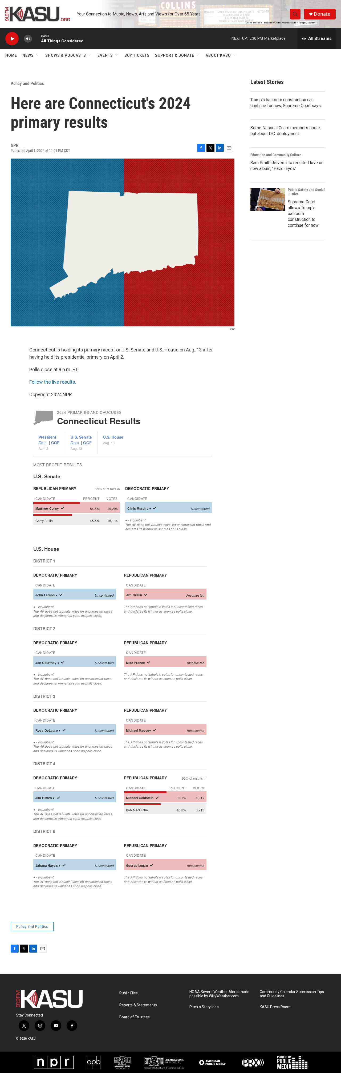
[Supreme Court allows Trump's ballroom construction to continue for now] (267, 199)
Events (105, 55)
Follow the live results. (52, 382)
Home (11, 55)
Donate (322, 14)
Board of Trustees (134, 1017)
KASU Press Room (275, 1007)
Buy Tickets (137, 55)
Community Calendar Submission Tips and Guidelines (292, 994)
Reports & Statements (138, 1005)
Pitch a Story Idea (204, 1007)
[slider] (36, 38)
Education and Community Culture (275, 155)
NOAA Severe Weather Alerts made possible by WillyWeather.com (219, 994)
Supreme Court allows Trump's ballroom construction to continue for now (303, 213)
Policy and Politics (27, 83)
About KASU (218, 55)
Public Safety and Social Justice (306, 192)
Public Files (128, 993)
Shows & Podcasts (65, 55)
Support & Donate (174, 55)
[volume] (28, 39)
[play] (12, 39)
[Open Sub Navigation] (38, 55)
